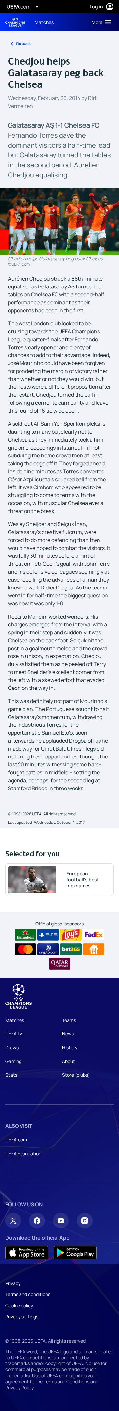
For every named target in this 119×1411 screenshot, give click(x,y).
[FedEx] (93, 935)
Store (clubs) (76, 1075)
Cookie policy (19, 1305)
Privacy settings (21, 1316)
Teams (69, 1020)
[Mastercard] (25, 949)
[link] (44, 22)
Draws (12, 1047)
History (69, 1047)
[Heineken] (25, 935)
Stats (11, 1075)
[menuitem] (57, 22)
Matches (14, 1020)
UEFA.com (16, 1139)
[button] (99, 22)
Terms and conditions (27, 1294)
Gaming (13, 1061)
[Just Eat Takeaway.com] (93, 949)
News (68, 1033)
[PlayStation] (48, 935)
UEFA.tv (13, 1033)
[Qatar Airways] (59, 964)
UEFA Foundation (23, 1153)
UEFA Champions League (15, 22)
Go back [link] (23, 43)
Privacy (12, 1283)
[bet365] (71, 949)
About (68, 1061)
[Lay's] (71, 935)
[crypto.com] (48, 949)
